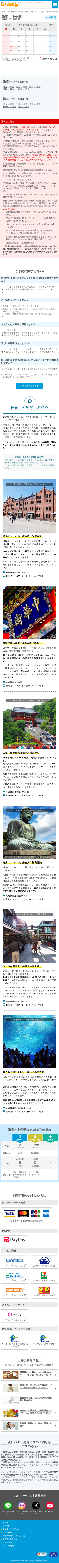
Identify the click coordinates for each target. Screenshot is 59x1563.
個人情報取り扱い (10, 1539)
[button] (41, 1554)
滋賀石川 (23, 89)
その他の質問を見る (29, 386)
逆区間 (52, 17)
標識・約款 (7, 1532)
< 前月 (7, 25)
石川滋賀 (23, 106)
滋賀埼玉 (8, 87)
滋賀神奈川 (9, 89)
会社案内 (6, 1526)
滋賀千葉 (21, 87)
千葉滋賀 (21, 104)
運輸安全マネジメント (12, 1529)
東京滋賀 (35, 104)
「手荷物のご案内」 (40, 135)
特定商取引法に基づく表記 (14, 1536)
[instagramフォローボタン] (22, 1505)
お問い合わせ (8, 1546)
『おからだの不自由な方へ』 (26, 352)
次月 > (52, 25)
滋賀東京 (35, 87)
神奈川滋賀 (9, 106)
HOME (5, 1523)
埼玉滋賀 (8, 104)
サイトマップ (8, 1542)
